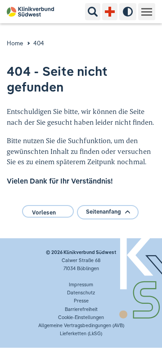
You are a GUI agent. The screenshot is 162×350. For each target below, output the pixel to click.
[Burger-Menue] (146, 11)
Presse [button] (81, 301)
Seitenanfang (103, 211)
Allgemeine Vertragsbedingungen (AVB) (81, 325)
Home (15, 43)
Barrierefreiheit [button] (81, 309)
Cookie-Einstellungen (81, 317)
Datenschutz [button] (81, 292)
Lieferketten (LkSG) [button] (81, 333)
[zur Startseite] (34, 11)
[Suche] (92, 11)
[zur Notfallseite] (109, 11)
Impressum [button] (81, 284)
